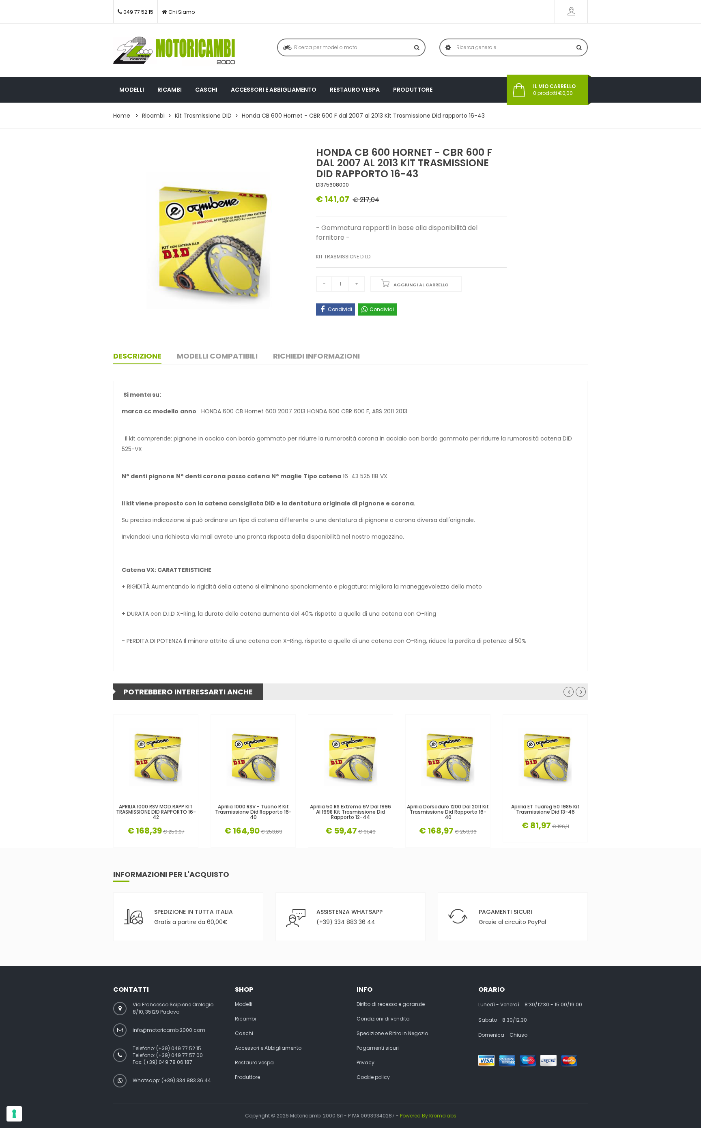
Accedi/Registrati (571, 11)
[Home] (174, 50)
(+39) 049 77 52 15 (178, 1048)
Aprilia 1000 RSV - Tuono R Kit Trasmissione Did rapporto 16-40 (253, 812)
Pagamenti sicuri (378, 1048)
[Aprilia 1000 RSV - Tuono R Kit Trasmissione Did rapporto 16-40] (253, 757)
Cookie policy (373, 1077)
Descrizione (137, 356)
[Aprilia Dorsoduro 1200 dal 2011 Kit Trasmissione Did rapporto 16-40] (448, 757)
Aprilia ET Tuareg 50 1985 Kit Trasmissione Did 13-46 (545, 809)
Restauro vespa (355, 90)
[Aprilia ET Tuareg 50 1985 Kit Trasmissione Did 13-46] (545, 757)
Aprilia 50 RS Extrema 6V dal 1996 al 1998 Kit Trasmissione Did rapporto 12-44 (350, 812)
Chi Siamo (181, 12)
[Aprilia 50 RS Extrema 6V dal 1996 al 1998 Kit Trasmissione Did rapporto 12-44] (350, 757)
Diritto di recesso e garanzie (391, 1004)
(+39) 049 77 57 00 (179, 1055)
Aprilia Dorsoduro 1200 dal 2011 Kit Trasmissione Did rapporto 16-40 (448, 812)
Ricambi (169, 90)
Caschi (206, 90)
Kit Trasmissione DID (203, 116)
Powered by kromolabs (428, 1115)
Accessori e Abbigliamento (273, 90)
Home (121, 116)
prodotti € (554, 90)
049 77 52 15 (138, 12)
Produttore (412, 90)
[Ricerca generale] (579, 47)
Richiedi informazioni (316, 356)
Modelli (131, 90)
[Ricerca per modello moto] (417, 47)
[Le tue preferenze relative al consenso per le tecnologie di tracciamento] (14, 1114)
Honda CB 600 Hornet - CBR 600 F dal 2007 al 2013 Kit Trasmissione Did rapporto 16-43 (363, 116)
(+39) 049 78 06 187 (168, 1062)
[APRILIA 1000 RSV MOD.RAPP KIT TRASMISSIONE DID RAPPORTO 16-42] (156, 757)
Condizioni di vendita (383, 1019)
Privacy (365, 1062)
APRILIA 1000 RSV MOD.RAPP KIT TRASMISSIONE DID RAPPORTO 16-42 (156, 812)
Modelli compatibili (217, 356)
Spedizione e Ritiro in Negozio (392, 1033)
